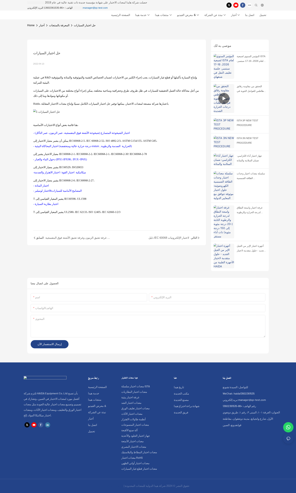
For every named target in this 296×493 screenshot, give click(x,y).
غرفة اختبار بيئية (130, 397)
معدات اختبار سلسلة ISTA (135, 386)
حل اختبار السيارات (85, 25)
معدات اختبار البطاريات (134, 391)
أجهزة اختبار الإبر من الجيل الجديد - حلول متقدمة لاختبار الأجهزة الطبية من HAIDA (251, 249)
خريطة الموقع (115, 485)
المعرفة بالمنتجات (59, 25)
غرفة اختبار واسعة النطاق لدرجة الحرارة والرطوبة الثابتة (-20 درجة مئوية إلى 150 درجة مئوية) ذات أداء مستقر (250, 210)
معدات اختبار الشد (131, 402)
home (31, 25)
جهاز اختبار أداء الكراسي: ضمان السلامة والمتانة (249, 158)
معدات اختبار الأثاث (132, 413)
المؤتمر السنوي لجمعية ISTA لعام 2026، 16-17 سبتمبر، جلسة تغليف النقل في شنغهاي (251, 59)
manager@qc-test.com (95, 7)
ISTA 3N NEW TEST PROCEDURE (247, 140)
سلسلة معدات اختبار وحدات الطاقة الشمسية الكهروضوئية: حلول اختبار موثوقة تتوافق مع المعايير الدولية (251, 176)
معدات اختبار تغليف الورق (135, 408)
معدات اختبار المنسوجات (135, 424)
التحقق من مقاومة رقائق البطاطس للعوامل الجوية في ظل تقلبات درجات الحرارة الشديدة (251, 89)
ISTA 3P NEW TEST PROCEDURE (247, 122)
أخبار (42, 25)
